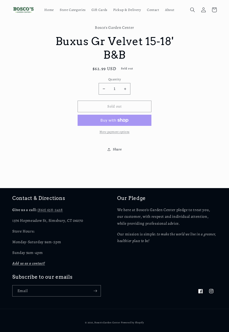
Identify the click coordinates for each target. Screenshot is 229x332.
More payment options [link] (114, 132)
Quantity (114, 79)
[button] (192, 9)
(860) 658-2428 (50, 209)
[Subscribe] (95, 291)
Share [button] (117, 149)
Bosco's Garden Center (107, 322)
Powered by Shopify (132, 322)
